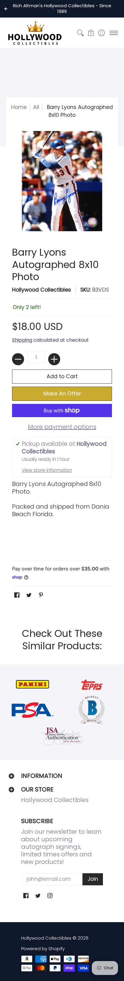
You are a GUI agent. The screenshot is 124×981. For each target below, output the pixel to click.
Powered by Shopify (43, 948)
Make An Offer (62, 393)
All (36, 107)
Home (19, 107)
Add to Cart (62, 376)
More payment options (62, 427)
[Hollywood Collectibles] (34, 33)
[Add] (54, 359)
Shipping (22, 340)
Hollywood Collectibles (41, 289)
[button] (90, 33)
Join (93, 879)
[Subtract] (18, 359)
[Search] (80, 33)
